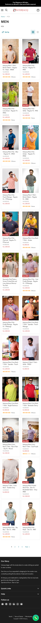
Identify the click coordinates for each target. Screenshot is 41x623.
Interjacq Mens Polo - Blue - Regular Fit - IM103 (10, 153)
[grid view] (33, 32)
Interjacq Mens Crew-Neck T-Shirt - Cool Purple (30, 445)
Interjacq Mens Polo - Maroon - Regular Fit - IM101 (29, 67)
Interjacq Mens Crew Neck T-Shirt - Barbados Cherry (30, 404)
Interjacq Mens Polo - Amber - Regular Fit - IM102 (29, 154)
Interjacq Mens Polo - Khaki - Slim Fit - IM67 (29, 528)
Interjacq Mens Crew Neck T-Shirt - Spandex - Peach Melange (30, 324)
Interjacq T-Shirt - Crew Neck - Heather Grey (10, 486)
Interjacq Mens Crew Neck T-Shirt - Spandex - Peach (10, 363)
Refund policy (28, 616)
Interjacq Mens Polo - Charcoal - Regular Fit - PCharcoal (10, 240)
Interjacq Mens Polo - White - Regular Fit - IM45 (30, 110)
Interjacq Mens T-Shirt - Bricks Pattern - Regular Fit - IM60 (30, 197)
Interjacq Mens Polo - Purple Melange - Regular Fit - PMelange (10, 324)
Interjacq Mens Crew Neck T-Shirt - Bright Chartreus (10, 404)
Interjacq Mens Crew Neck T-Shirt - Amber (30, 239)
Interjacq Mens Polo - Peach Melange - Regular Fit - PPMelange (10, 197)
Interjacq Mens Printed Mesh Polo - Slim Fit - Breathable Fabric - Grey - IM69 (30, 488)
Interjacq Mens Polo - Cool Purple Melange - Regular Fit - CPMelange (30, 281)
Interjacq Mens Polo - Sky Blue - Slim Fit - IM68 (10, 528)
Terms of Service (19, 616)
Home (3, 16)
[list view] (37, 32)
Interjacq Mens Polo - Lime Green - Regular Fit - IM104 (10, 111)
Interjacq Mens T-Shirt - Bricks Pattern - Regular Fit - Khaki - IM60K (10, 67)
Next (26, 547)
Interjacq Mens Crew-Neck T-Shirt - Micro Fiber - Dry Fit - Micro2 (10, 446)
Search (10, 616)
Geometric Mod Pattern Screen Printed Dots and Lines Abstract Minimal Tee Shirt (10, 282)
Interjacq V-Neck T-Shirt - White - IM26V (30, 363)
